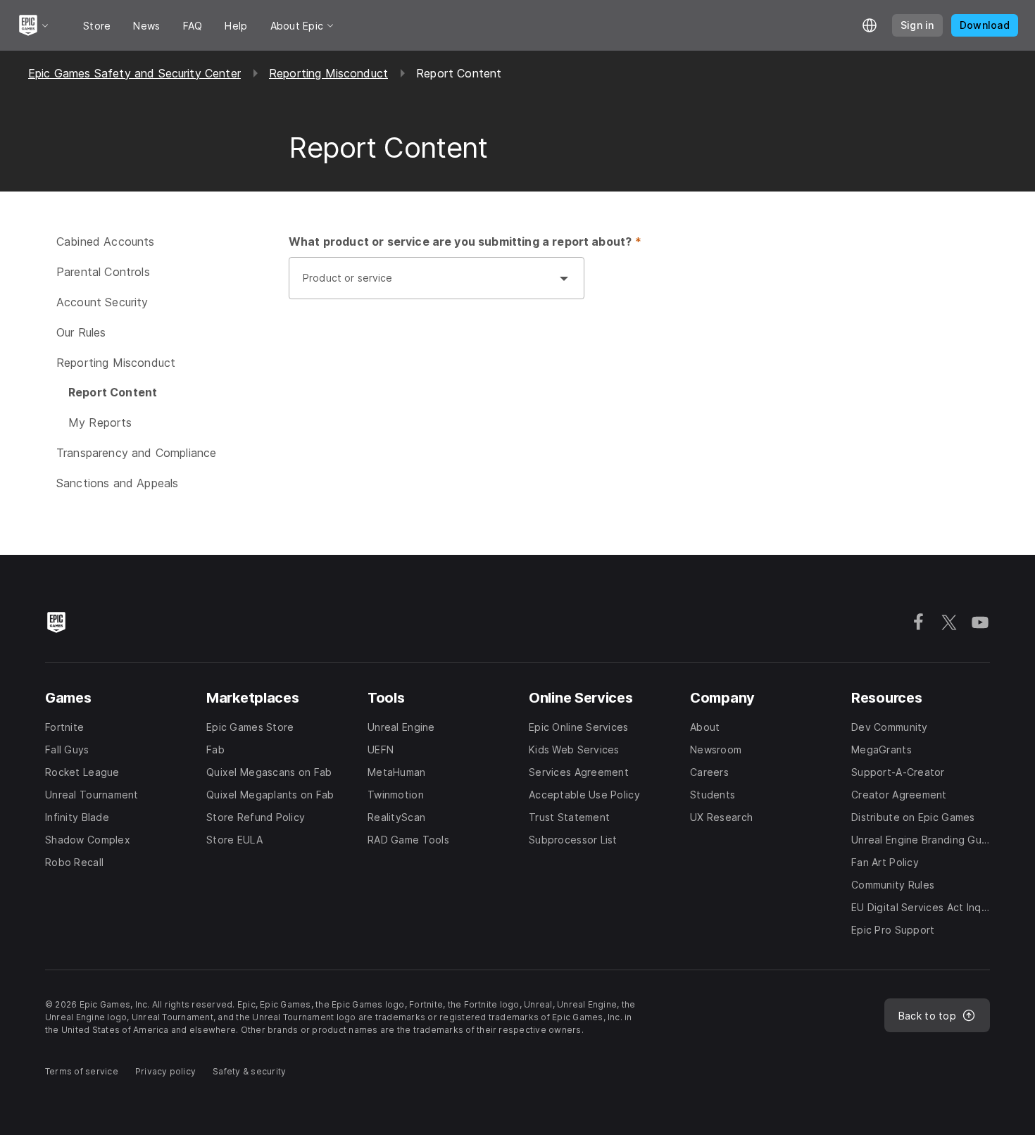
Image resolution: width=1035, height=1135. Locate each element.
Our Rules (81, 332)
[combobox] (422, 285)
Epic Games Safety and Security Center (134, 73)
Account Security (102, 302)
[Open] (564, 278)
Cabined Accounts (105, 241)
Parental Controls (103, 272)
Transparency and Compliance (136, 453)
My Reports (100, 422)
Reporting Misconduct (328, 73)
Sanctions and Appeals (117, 483)
